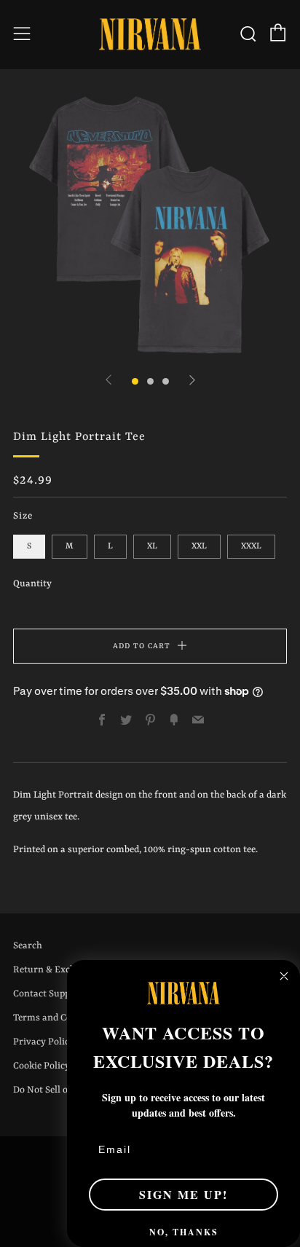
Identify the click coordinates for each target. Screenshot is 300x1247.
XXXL (251, 546)
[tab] (135, 381)
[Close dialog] (284, 976)
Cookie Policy (41, 1066)
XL (152, 546)
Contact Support (48, 993)
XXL (199, 546)
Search (27, 945)
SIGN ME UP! (183, 1194)
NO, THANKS (183, 1232)
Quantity (32, 583)
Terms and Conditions (60, 1017)
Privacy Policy (43, 1041)
